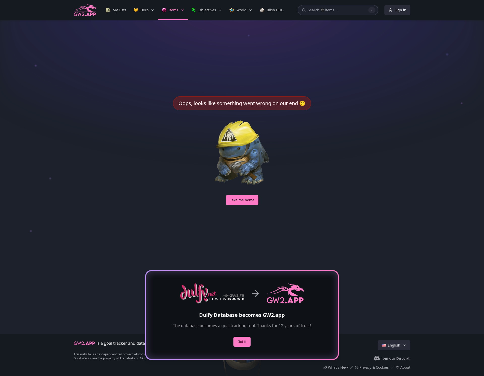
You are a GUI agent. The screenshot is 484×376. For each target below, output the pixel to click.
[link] (116, 10)
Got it (242, 341)
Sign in (400, 10)
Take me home (242, 200)
